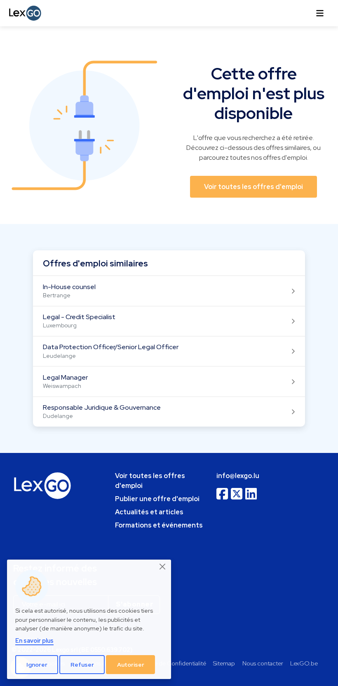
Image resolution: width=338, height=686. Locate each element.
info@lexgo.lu (237, 475)
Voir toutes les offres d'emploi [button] (253, 186)
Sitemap (224, 663)
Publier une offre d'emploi (157, 499)
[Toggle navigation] (319, 13)
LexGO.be (304, 663)
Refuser (82, 664)
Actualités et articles (149, 512)
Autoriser (130, 664)
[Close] (163, 566)
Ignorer (36, 664)
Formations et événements (159, 525)
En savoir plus (34, 640)
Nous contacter (262, 663)
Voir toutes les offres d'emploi (150, 480)
